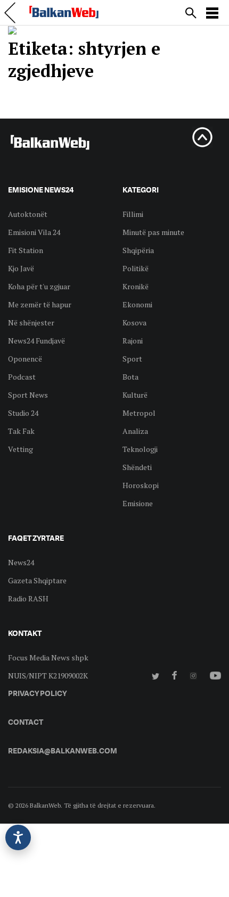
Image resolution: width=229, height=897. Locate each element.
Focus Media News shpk (48, 657)
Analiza (135, 431)
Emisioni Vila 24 (34, 232)
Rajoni (132, 341)
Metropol (139, 413)
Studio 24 (23, 413)
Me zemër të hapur (39, 304)
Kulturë (135, 395)
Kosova (134, 322)
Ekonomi (137, 304)
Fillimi (132, 214)
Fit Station (25, 250)
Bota (130, 377)
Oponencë (25, 359)
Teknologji (140, 449)
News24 (21, 562)
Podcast (22, 377)
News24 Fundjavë (36, 341)
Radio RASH (28, 598)
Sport (132, 359)
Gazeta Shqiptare (37, 580)
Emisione (137, 503)
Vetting (20, 449)
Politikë (135, 268)
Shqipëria (138, 250)
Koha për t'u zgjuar (39, 286)
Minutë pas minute (153, 232)
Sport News (28, 395)
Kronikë (135, 286)
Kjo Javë (21, 268)
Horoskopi (140, 485)
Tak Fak (21, 431)
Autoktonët (27, 214)
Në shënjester (31, 322)
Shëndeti (137, 467)
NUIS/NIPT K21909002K (48, 675)
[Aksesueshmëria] (18, 837)
